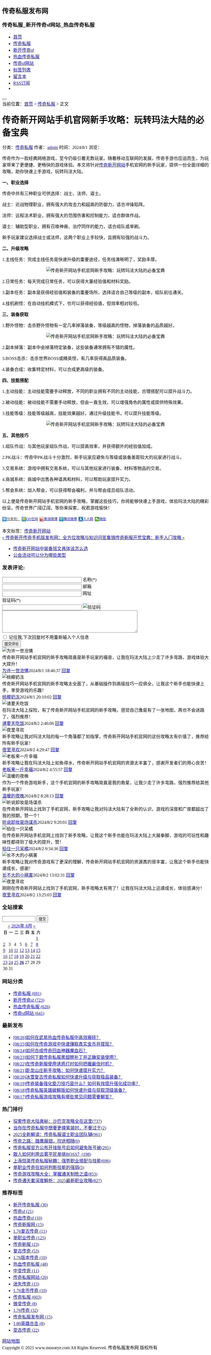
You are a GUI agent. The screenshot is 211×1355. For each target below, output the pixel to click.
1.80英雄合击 (29, 1323)
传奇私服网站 (30, 1277)
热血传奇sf (27, 1218)
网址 (87, 593)
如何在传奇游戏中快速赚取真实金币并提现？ (63, 1044)
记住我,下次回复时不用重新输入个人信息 (49, 637)
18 (16, 956)
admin (52, 147)
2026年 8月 (21, 926)
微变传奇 (25, 1303)
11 (16, 950)
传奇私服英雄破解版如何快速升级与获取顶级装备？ (70, 1090)
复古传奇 (26, 1251)
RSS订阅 (21, 83)
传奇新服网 (28, 1224)
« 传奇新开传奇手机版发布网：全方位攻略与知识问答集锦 (58, 537)
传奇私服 (22, 43)
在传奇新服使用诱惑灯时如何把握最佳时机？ (63, 1064)
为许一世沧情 (15, 670)
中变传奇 (26, 1270)
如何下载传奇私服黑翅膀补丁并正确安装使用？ (65, 1057)
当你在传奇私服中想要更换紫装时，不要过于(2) (59, 1128)
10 (11, 950)
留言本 (19, 76)
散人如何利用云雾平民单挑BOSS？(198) (52, 1154)
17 (11, 956)
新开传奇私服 (30, 1204)
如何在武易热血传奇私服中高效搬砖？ (57, 1037)
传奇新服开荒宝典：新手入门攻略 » (150, 537)
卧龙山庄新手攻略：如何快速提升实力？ (59, 1070)
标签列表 (22, 70)
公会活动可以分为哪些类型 (39, 555)
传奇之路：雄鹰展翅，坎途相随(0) (46, 1141)
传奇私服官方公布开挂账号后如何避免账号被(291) (61, 1147)
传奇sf (23, 1211)
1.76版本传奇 (30, 1257)
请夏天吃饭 (13, 723)
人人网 (88, 519)
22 (38, 956)
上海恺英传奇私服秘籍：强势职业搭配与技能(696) (61, 1161)
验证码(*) (11, 600)
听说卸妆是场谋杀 (19, 822)
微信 (102, 519)
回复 (66, 670)
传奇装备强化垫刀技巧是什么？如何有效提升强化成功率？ (76, 1083)
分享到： (13, 519)
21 (32, 956)
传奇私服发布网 (32, 1317)
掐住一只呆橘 (15, 848)
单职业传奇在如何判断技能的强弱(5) (48, 1167)
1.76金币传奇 (30, 1290)
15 (38, 950)
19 (22, 956)
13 (27, 950)
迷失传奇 (26, 1284)
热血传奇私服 (26, 56)
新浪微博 (50, 519)
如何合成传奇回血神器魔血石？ (50, 1050)
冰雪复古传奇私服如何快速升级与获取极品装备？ (68, 1077)
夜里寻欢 (11, 749)
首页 (17, 37)
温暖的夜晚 (13, 796)
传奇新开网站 (112, 165)
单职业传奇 (29, 1237)
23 (5, 962)
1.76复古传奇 (30, 1231)
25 (16, 962)
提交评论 (11, 644)
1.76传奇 (25, 1310)
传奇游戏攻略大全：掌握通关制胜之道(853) (55, 1174)
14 (32, 950)
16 (5, 956)
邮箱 (87, 586)
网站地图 (11, 1341)
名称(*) (89, 579)
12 (22, 950)
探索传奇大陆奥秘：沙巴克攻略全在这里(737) (57, 1121)
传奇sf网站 (23, 63)
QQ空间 (32, 519)
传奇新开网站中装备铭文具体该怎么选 (50, 548)
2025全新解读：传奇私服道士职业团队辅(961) (57, 1134)
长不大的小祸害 (17, 875)
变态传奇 (26, 1330)
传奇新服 (26, 1244)
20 (27, 956)
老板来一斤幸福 (17, 769)
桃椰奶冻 (11, 697)
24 (11, 962)
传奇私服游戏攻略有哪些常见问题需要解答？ (63, 1096)
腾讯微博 (70, 519)
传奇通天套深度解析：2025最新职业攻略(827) (57, 1180)
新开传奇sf (23, 50)
